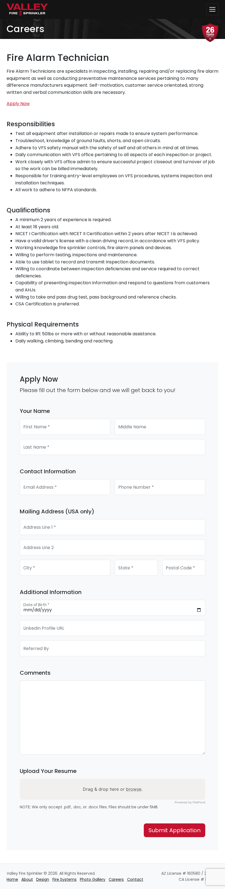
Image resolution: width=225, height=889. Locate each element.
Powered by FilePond (190, 802)
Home (12, 879)
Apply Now (18, 103)
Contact (135, 879)
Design (42, 879)
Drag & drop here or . (112, 789)
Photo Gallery (92, 879)
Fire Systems (64, 879)
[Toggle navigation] (212, 9)
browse (133, 789)
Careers (116, 879)
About (27, 879)
